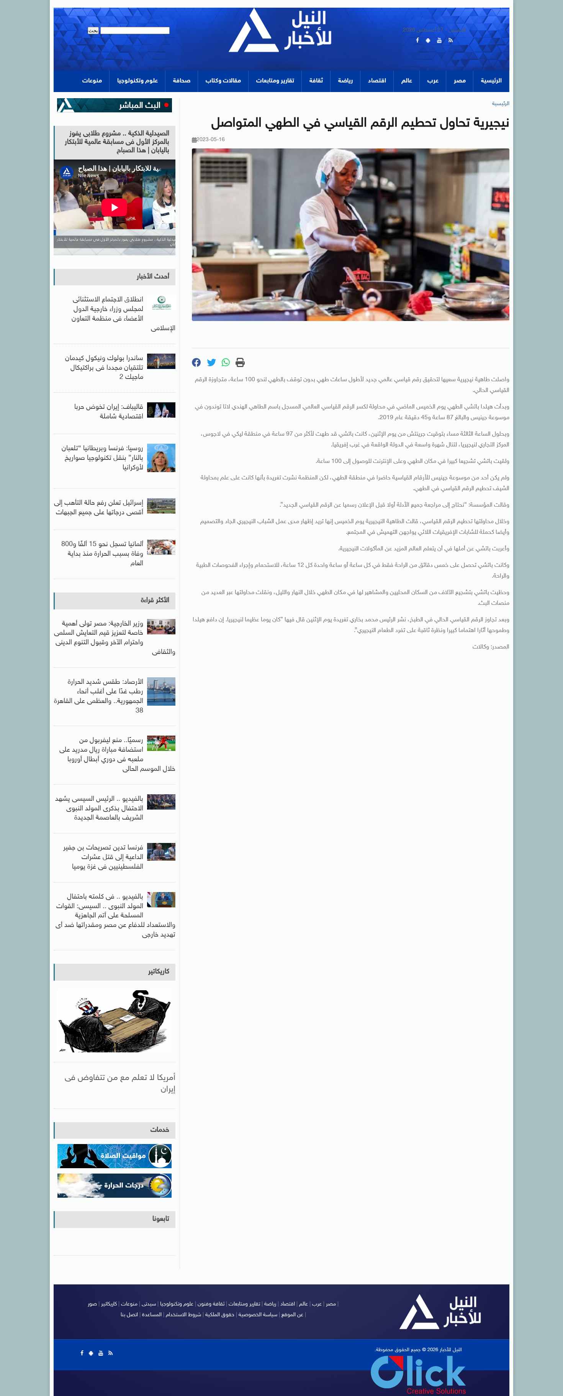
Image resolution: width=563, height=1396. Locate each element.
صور (92, 1304)
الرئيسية (491, 81)
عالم (406, 81)
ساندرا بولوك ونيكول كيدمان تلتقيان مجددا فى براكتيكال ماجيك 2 (104, 368)
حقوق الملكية (219, 1315)
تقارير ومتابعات (275, 81)
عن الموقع (292, 1315)
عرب (433, 81)
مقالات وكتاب (223, 81)
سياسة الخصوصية (258, 1315)
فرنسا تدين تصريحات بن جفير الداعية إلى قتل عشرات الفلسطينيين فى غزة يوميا (103, 857)
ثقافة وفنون (211, 1304)
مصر (460, 81)
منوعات (92, 81)
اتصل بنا (129, 1315)
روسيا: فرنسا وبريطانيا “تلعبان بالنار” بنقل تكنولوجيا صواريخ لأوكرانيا (102, 458)
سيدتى (149, 1304)
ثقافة (316, 81)
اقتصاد (377, 81)
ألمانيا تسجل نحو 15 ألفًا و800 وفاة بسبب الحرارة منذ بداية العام (102, 554)
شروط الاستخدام (183, 1315)
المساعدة (152, 1315)
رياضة (345, 81)
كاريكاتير (158, 972)
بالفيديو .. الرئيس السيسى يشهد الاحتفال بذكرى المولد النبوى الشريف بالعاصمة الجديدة (99, 809)
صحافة (181, 81)
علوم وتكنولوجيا (137, 81)
